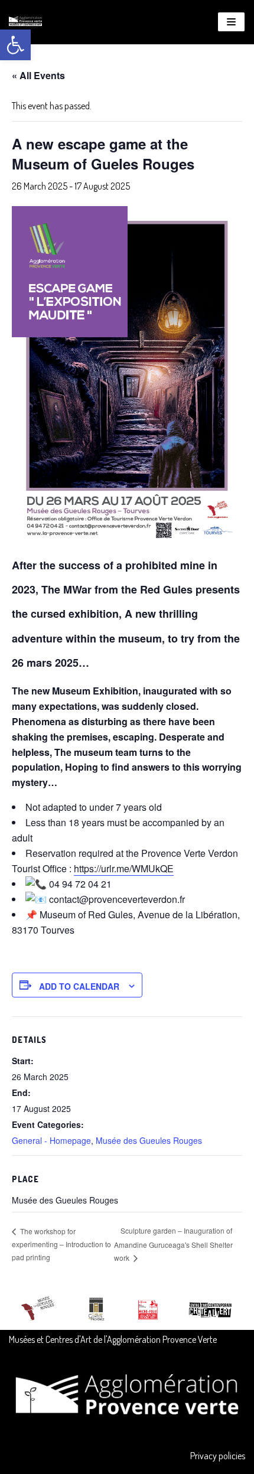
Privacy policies (217, 1456)
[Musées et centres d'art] (25, 22)
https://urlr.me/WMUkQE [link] (124, 868)
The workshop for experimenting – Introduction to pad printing (61, 1244)
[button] (15, 45)
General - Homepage (51, 1140)
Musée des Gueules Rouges (149, 1140)
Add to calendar (79, 986)
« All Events (38, 75)
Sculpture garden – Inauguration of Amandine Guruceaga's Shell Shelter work (173, 1243)
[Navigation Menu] (231, 22)
